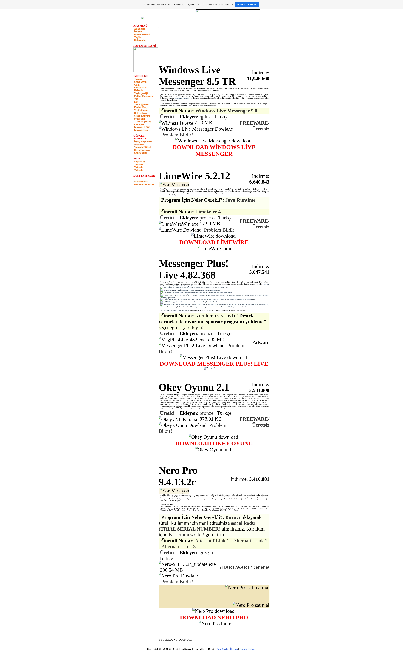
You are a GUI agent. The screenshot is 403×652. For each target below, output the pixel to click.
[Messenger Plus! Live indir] (203, 366)
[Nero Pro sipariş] (251, 605)
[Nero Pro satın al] (214, 596)
